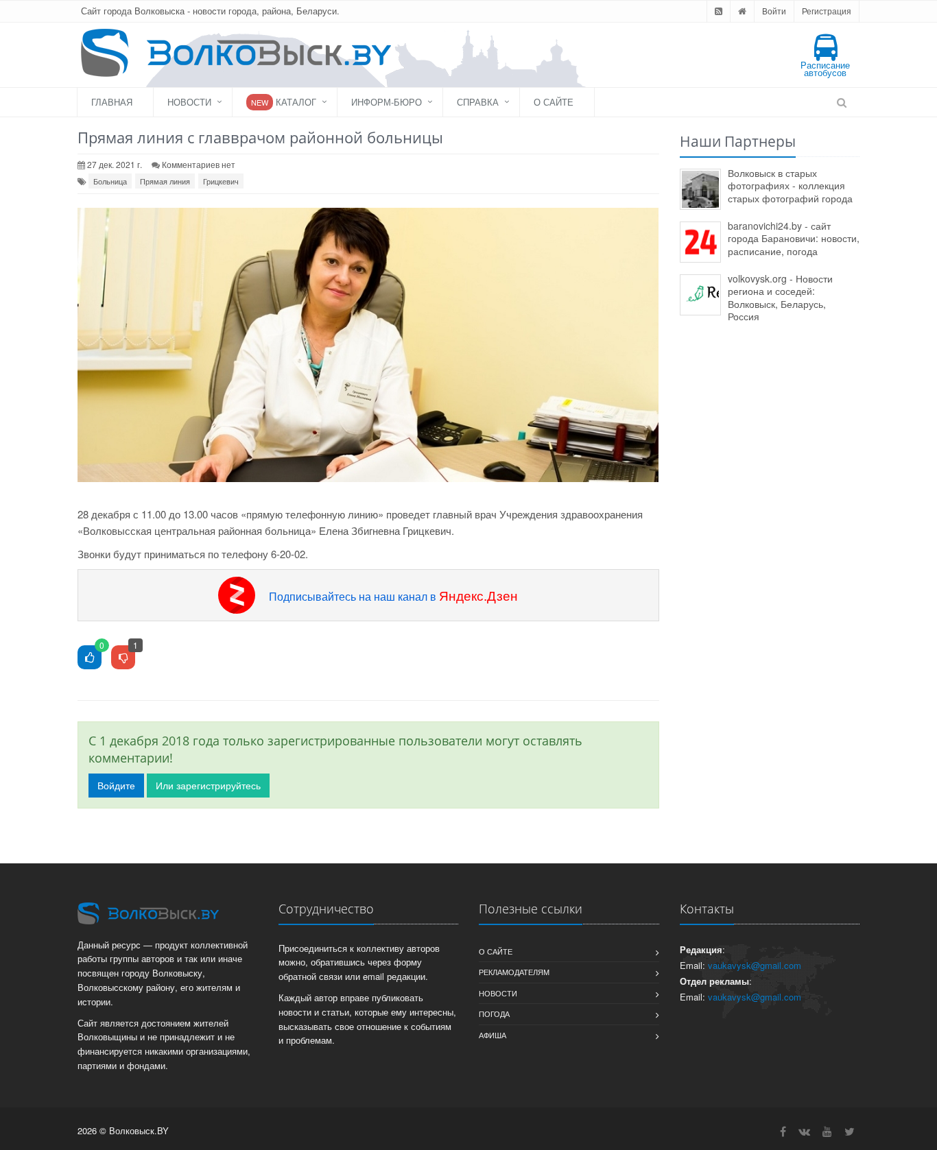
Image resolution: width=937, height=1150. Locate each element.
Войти (774, 10)
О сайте (553, 101)
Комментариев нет (198, 164)
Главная (111, 101)
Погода (494, 1013)
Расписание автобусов (825, 68)
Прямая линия (165, 181)
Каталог (283, 101)
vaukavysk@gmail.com (754, 965)
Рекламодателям (514, 971)
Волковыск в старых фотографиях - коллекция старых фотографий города (790, 185)
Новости (189, 101)
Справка (478, 101)
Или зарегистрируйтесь (208, 785)
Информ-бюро (386, 101)
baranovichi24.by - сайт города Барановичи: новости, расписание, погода (793, 238)
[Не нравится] (123, 657)
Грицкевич (221, 181)
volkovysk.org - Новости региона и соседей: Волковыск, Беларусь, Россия (780, 298)
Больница (110, 181)
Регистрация (826, 10)
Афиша (492, 1034)
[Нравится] (90, 657)
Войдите (116, 785)
